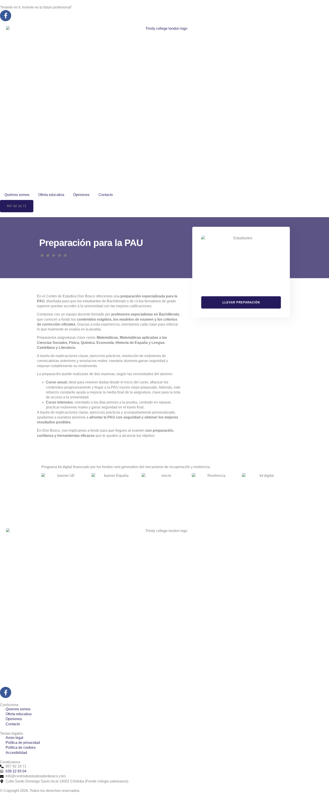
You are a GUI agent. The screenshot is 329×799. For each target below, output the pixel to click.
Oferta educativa (51, 195)
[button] (16, 206)
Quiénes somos (16, 195)
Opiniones (81, 195)
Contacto (105, 195)
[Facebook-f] (5, 15)
